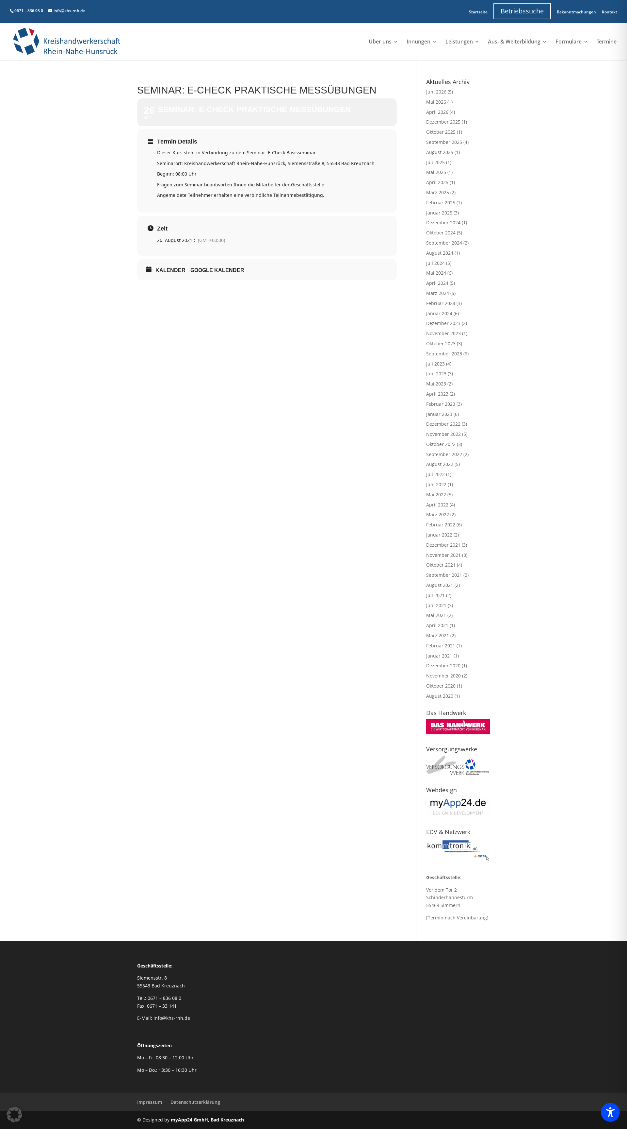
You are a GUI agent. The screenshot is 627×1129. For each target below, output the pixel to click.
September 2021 (444, 575)
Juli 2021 (435, 595)
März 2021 (437, 635)
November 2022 (443, 434)
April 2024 (437, 283)
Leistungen (459, 42)
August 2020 (439, 696)
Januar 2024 (439, 313)
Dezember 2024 (443, 222)
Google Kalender (217, 270)
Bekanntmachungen (576, 12)
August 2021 (439, 585)
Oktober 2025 (441, 132)
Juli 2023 (435, 364)
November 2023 (443, 333)
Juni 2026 (436, 92)
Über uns (380, 42)
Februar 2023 (440, 404)
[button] (14, 1114)
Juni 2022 (436, 484)
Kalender (170, 270)
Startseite (478, 12)
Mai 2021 (436, 615)
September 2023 (444, 354)
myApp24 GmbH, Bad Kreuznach (207, 1120)
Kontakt (609, 12)
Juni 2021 (436, 605)
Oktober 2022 (441, 444)
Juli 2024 (435, 263)
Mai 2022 (436, 494)
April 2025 (437, 182)
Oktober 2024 (441, 233)
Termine (607, 42)
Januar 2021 (439, 656)
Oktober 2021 (441, 565)
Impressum (149, 1102)
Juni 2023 (436, 373)
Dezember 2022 (443, 424)
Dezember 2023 (443, 323)
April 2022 (437, 505)
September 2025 (444, 142)
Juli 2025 (435, 162)
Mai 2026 (436, 102)
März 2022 (437, 514)
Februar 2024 (440, 303)
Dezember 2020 (443, 665)
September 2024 (444, 243)
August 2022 (439, 464)
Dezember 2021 (443, 545)
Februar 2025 (440, 202)
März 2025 (437, 192)
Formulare (568, 42)
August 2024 (439, 253)
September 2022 (444, 454)
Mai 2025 (436, 172)
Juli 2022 (435, 474)
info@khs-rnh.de (171, 1018)
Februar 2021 (440, 645)
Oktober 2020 (441, 686)
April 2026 (437, 112)
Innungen (418, 42)
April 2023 (437, 394)
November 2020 (443, 676)
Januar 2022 (439, 535)
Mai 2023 (436, 384)
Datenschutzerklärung (195, 1102)
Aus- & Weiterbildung (514, 42)
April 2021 (437, 625)
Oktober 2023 (441, 343)
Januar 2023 (439, 414)
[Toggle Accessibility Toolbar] (610, 1112)
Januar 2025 (439, 213)
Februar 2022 (440, 525)
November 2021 (443, 555)
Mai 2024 (436, 273)
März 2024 (437, 293)
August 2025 (439, 152)
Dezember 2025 (443, 122)
